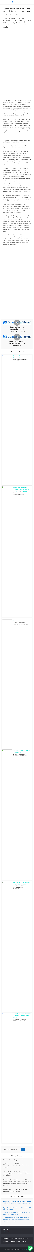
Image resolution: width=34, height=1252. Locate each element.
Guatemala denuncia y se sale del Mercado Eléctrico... (20, 493)
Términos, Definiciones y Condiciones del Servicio (16, 1238)
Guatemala (21, 356)
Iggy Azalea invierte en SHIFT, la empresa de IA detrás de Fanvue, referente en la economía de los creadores (16, 1166)
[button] (30, 1248)
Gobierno (15, 619)
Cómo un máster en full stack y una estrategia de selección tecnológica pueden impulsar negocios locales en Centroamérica (16, 1219)
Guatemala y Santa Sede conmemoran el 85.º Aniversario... (19, 887)
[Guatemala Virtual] (17, 2)
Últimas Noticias (17, 621)
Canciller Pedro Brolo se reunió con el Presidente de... (20, 623)
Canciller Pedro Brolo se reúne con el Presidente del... (20, 754)
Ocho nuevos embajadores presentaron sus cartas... (19, 1020)
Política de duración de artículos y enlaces (14, 1241)
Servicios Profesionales (18, 358)
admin (26, 15)
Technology (24, 491)
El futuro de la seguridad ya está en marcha (14, 1160)
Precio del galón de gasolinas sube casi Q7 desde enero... (20, 360)
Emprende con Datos (18, 1013)
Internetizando (25, 1250)
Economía (15, 356)
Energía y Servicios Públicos (20, 487)
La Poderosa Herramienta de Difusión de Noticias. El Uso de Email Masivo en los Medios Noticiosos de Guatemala (17, 1203)
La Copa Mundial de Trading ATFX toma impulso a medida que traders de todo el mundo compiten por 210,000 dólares (17, 1174)
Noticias (28, 356)
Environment (28, 1013)
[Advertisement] (17, 48)
